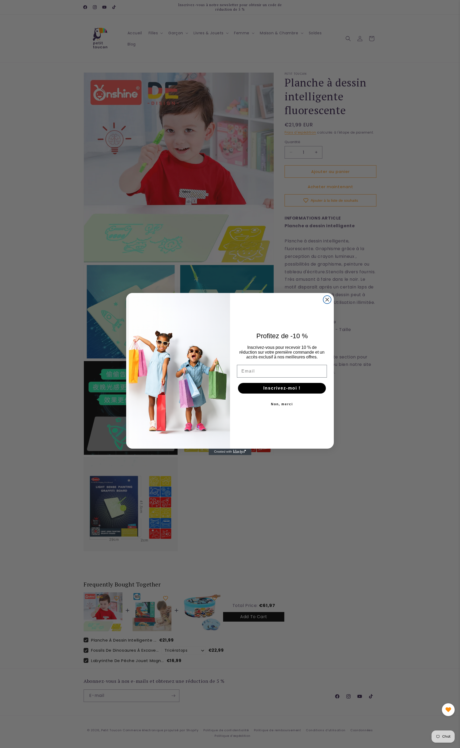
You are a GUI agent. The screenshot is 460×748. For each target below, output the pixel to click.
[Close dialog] (327, 300)
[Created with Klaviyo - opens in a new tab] (230, 452)
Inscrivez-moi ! (282, 388)
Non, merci (282, 404)
